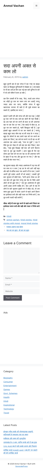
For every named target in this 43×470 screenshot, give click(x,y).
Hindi (9, 216)
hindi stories (26, 220)
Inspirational (9, 405)
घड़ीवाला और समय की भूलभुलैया (14, 438)
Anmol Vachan (13, 5)
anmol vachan (13, 220)
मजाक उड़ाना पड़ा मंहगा (15, 227)
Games (6, 389)
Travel (6, 413)
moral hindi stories (29, 223)
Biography (8, 378)
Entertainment (10, 386)
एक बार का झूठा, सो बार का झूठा (18, 230)
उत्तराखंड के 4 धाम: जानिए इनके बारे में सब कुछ (20, 442)
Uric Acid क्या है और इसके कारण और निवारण (20, 446)
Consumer (8, 382)
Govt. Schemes (10, 393)
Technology (8, 409)
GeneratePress (21, 466)
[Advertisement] (21, 33)
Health (6, 397)
